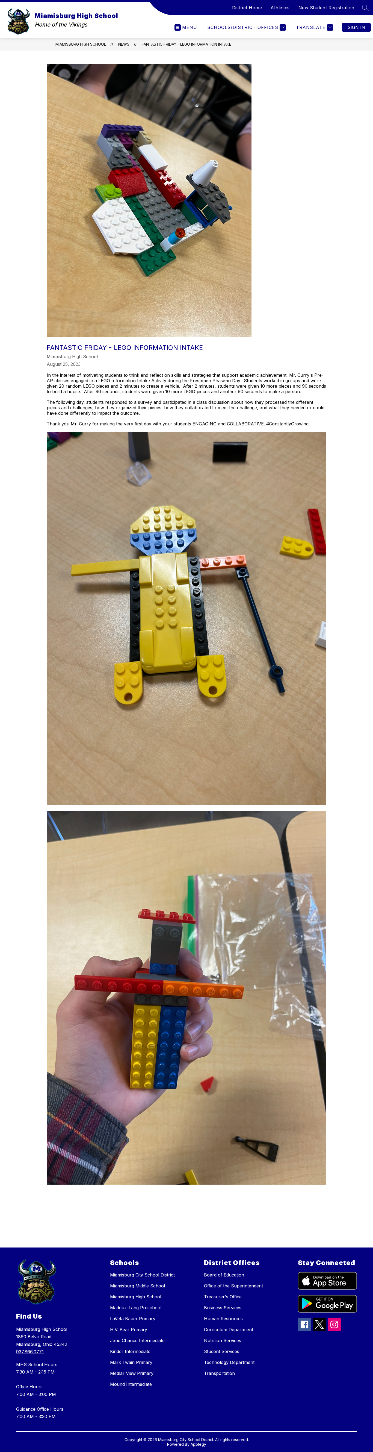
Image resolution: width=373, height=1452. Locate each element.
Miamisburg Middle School (137, 1286)
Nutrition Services (222, 1340)
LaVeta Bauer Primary (132, 1318)
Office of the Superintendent (233, 1286)
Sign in (356, 27)
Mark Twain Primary (131, 1362)
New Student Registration (326, 7)
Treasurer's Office (223, 1296)
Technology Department (229, 1362)
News (123, 44)
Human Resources (223, 1318)
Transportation (219, 1373)
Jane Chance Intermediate (137, 1340)
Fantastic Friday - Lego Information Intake (186, 44)
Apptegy (198, 1444)
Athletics (280, 7)
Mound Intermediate (131, 1384)
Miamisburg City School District (142, 1275)
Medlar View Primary (131, 1373)
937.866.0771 (30, 1351)
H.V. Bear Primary (128, 1329)
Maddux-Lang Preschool (135, 1307)
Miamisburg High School (80, 44)
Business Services (222, 1307)
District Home (247, 7)
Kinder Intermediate (130, 1351)
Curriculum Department (228, 1329)
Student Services (221, 1351)
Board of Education (224, 1275)
